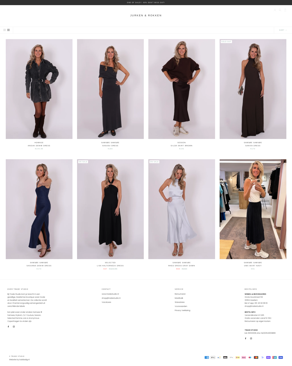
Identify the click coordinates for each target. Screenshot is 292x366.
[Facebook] (8, 326)
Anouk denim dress (39, 146)
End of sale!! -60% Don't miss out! (146, 2)
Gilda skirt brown (182, 146)
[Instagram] (14, 326)
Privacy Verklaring (182, 310)
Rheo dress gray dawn (181, 266)
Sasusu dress (110, 146)
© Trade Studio (17, 356)
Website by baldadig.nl (19, 359)
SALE (41, 10)
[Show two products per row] (5, 30)
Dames (19, 10)
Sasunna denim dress (39, 266)
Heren (31, 10)
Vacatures (106, 302)
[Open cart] (285, 9)
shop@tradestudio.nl (111, 298)
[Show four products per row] (8, 30)
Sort (282, 30)
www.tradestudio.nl (110, 294)
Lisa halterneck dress (110, 266)
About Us (54, 10)
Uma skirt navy (253, 266)
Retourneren (180, 294)
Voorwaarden (181, 306)
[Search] (280, 9)
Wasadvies (180, 302)
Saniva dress (253, 146)
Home (8, 10)
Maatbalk (179, 298)
